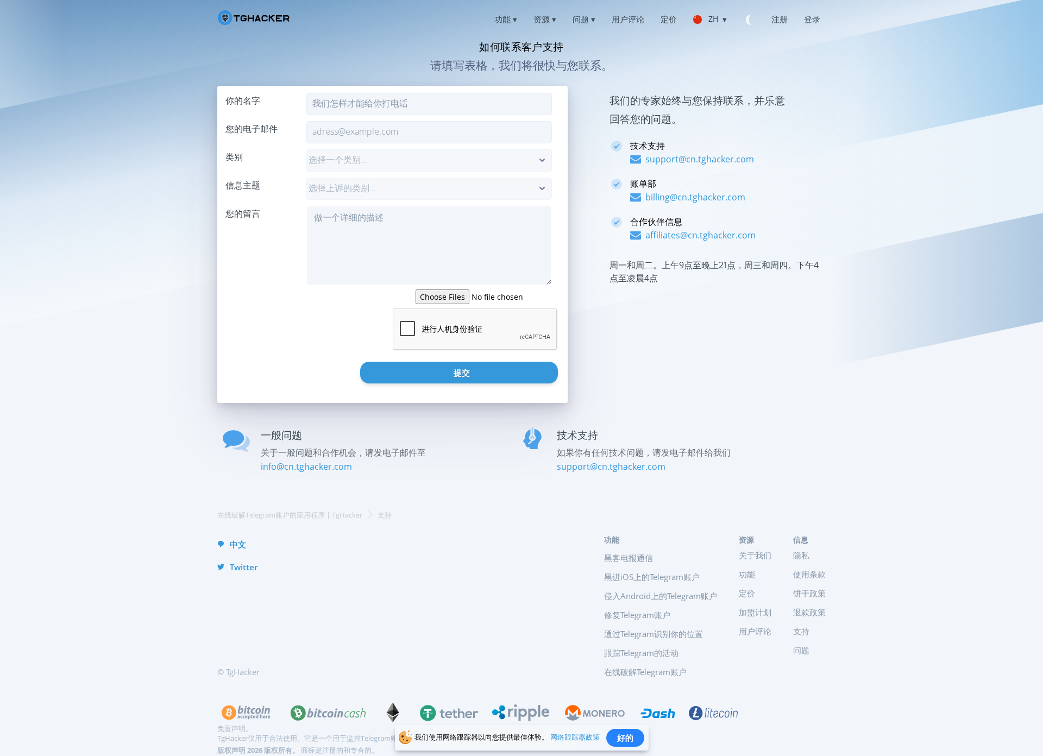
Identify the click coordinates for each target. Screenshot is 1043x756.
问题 (801, 650)
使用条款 (809, 574)
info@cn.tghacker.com (306, 466)
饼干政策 (809, 593)
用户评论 (755, 631)
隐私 (801, 555)
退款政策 (809, 612)
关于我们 (755, 555)
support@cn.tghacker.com (611, 466)
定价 (747, 593)
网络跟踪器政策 (575, 737)
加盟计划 (755, 612)
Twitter (243, 567)
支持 (801, 631)
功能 (747, 574)
